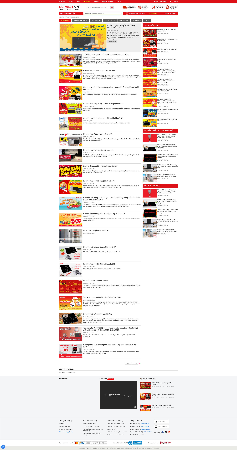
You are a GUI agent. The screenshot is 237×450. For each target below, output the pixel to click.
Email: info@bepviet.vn (137, 434)
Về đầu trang (161, 421)
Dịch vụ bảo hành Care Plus (91, 426)
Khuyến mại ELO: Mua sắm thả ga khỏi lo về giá (103, 118)
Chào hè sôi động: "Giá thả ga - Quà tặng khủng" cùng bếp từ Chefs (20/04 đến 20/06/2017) (111, 199)
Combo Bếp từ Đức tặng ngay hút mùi (99, 70)
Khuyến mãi (87, 1)
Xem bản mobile (162, 426)
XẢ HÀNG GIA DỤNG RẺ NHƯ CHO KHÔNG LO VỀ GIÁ (107, 55)
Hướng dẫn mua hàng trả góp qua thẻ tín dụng (93, 429)
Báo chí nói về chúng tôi (80, 20)
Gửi (112, 7)
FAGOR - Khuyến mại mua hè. (96, 230)
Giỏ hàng (175, 1)
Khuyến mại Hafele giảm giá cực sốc (98, 150)
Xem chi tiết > (112, 41)
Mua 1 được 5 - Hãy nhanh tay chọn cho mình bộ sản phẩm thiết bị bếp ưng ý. (111, 88)
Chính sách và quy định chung (115, 423)
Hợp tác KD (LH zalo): (140, 432)
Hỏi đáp (96, 1)
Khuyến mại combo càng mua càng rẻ (99, 181)
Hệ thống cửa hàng (107, 1)
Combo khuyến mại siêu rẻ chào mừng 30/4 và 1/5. (104, 214)
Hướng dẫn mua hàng (160, 1)
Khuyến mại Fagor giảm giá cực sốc (98, 134)
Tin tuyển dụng (137, 20)
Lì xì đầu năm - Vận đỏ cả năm (96, 281)
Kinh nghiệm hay (95, 20)
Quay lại (128, 363)
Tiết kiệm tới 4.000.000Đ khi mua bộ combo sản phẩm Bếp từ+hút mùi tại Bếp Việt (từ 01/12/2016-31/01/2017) (110, 329)
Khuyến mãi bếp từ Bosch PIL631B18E (99, 264)
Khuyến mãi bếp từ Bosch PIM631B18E (99, 247)
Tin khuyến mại (65, 20)
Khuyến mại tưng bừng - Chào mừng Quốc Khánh (104, 104)
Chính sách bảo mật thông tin (115, 434)
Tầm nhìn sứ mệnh (64, 426)
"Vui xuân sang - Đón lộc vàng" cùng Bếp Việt (102, 297)
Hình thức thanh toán (89, 423)
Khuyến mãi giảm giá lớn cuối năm (97, 314)
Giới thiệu (62, 1)
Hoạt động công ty (110, 20)
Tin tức (71, 1)
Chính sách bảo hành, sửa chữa (116, 426)
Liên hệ (119, 1)
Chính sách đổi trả (112, 429)
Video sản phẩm (123, 20)
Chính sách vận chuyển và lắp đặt (117, 432)
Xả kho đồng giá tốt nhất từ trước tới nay (100, 166)
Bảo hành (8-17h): (140, 429)
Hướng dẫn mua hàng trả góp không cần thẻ (91, 434)
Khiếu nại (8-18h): (139, 426)
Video (78, 1)
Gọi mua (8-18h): (139, 423)
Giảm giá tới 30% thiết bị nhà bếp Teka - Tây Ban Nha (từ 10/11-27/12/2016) (110, 346)
